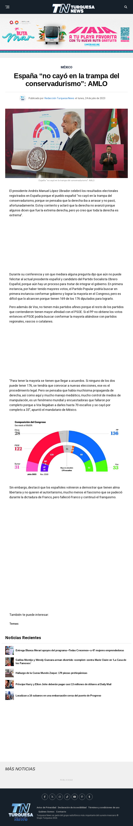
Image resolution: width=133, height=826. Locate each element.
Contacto (61, 812)
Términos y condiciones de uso (103, 807)
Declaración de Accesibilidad (72, 807)
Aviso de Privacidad (46, 807)
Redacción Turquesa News (59, 98)
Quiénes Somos (46, 812)
